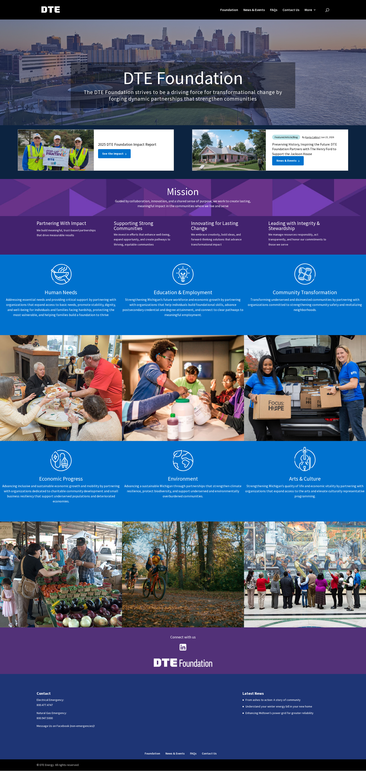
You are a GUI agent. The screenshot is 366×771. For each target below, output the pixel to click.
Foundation (229, 10)
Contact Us (291, 10)
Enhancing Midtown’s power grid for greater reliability (279, 713)
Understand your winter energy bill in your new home (278, 706)
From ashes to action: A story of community (273, 700)
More (308, 10)
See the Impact (114, 154)
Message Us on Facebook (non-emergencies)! (66, 726)
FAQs (273, 10)
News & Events (254, 10)
